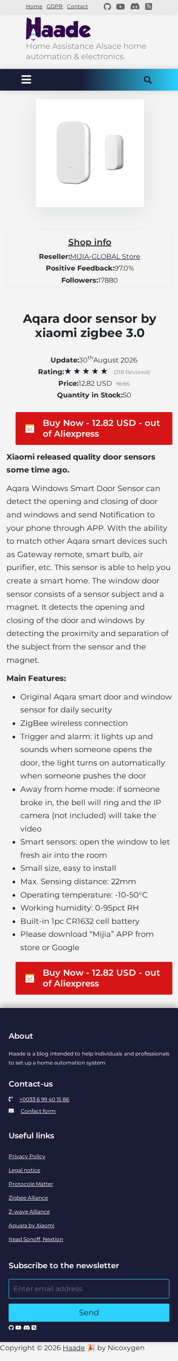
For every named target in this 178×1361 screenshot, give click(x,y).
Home (34, 6)
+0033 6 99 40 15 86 (44, 1099)
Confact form (38, 1111)
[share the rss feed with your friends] (148, 6)
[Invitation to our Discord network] (135, 6)
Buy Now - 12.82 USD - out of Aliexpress (101, 428)
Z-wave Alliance (29, 1211)
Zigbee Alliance (28, 1197)
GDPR (55, 6)
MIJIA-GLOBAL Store (105, 256)
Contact (77, 6)
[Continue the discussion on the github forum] (107, 6)
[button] (89, 428)
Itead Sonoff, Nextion (36, 1239)
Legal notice (24, 1170)
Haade (74, 1348)
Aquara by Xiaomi (31, 1225)
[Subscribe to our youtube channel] (120, 6)
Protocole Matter (31, 1184)
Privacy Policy (27, 1156)
